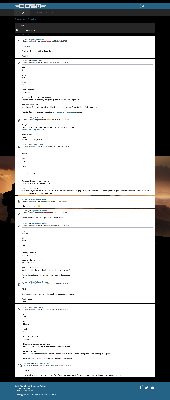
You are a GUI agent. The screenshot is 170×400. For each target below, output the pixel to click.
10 (28, 34)
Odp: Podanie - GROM (41, 363)
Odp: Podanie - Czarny (39, 118)
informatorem (59, 112)
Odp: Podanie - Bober (39, 199)
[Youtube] (152, 388)
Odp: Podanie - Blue (38, 39)
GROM (50, 365)
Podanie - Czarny (37, 144)
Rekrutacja (26, 39)
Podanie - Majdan (37, 307)
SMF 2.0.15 (19, 386)
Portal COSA (37, 13)
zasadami (71, 112)
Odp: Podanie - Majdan (39, 282)
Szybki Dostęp (52, 13)
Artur (48, 41)
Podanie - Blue (36, 60)
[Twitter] (146, 388)
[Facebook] (140, 388)
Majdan (48, 309)
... (26, 34)
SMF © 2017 (28, 386)
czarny (48, 146)
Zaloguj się (67, 13)
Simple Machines (40, 386)
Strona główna (22, 13)
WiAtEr (48, 120)
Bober (48, 201)
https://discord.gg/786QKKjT (33, 130)
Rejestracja (80, 13)
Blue (47, 62)
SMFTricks (26, 388)
